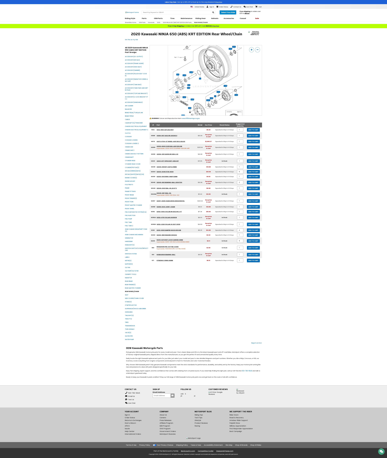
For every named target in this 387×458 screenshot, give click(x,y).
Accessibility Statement (213, 445)
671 (200, 78)
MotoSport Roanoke (168, 434)
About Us (163, 415)
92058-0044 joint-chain (166, 207)
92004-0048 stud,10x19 (165, 172)
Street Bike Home (130, 22)
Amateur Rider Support (238, 420)
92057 (192, 99)
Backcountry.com (188, 451)
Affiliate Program (166, 423)
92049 (234, 46)
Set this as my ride (131, 40)
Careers (163, 417)
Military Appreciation (237, 426)
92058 (184, 97)
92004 (218, 91)
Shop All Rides (255, 445)
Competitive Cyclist (205, 451)
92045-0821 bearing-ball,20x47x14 (169, 182)
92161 (178, 74)
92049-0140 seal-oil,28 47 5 (167, 188)
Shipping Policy (182, 445)
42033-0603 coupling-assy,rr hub (169, 146)
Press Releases (165, 420)
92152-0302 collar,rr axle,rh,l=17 (169, 212)
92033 (211, 98)
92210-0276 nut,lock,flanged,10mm (170, 240)
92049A (208, 100)
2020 (158, 22)
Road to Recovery (236, 417)
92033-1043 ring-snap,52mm (167, 176)
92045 (184, 75)
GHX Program (165, 428)
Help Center (129, 431)
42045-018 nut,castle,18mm (167, 167)
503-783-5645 (247, 371)
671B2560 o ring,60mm (165, 260)
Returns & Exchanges (133, 420)
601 (215, 96)
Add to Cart (253, 130)
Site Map (229, 445)
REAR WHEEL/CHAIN (201, 22)
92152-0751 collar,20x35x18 (167, 217)
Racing (197, 426)
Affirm (127, 426)
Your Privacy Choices (165, 445)
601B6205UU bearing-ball (166, 254)
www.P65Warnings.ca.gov (191, 118)
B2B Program (165, 426)
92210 (190, 108)
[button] (248, 6)
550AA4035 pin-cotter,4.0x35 (167, 247)
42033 (225, 85)
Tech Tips (198, 417)
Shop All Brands (241, 445)
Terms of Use (131, 445)
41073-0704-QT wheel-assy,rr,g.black (171, 141)
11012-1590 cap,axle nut (165, 130)
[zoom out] (257, 49)
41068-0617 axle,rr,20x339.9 (167, 136)
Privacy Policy (144, 445)
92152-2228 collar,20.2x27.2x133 (168, 224)
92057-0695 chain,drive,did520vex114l (171, 201)
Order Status (130, 417)
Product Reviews (201, 423)
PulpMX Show (234, 423)
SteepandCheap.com (224, 451)
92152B (191, 72)
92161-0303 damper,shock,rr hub (169, 230)
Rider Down (233, 415)
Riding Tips (199, 415)
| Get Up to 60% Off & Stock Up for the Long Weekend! (193, 2)
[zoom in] (251, 49)
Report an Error (256, 343)
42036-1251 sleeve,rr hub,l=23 (167, 154)
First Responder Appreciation (241, 428)
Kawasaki (151, 22)
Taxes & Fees (196, 445)
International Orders (133, 434)
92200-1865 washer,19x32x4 (167, 235)
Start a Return (130, 423)
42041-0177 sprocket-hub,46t (168, 161)
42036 (236, 94)
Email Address (159, 392)
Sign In (127, 415)
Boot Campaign (235, 431)
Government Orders (168, 431)
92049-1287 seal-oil (164, 193)
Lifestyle (198, 420)
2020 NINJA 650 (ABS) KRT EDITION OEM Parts (177, 22)
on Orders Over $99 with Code (193, 26)
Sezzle (127, 428)
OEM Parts (142, 22)
